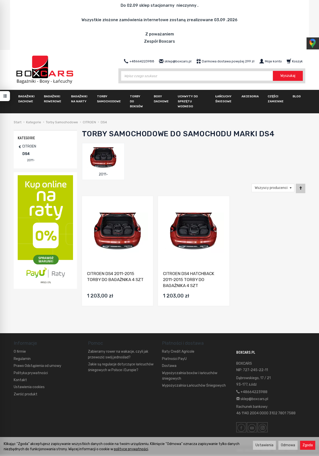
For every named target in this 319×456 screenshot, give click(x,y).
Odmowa (288, 445)
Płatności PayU (174, 359)
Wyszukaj (287, 76)
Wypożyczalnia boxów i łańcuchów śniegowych (189, 376)
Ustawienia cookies (29, 387)
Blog (297, 96)
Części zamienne (276, 99)
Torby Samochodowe (109, 99)
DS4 (26, 154)
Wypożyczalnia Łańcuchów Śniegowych (194, 385)
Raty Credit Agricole (178, 351)
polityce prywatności (131, 449)
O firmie (20, 351)
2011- (103, 174)
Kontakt (20, 380)
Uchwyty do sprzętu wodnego (188, 101)
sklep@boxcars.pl (254, 399)
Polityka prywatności (31, 373)
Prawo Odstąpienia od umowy (37, 366)
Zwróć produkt (25, 394)
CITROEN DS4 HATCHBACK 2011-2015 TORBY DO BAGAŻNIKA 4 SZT (188, 279)
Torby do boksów (136, 101)
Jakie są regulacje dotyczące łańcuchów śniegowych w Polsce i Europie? (121, 367)
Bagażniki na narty (79, 99)
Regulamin (22, 359)
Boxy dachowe (161, 99)
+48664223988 (253, 392)
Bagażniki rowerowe (52, 99)
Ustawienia (264, 445)
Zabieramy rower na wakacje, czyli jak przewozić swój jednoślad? (118, 354)
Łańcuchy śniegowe (223, 99)
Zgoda (308, 445)
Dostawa (169, 366)
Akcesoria (250, 96)
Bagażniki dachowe (26, 99)
